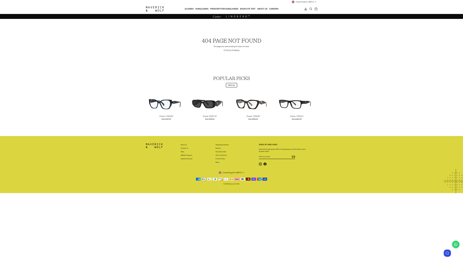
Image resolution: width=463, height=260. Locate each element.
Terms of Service (221, 155)
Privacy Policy (220, 158)
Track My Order (220, 152)
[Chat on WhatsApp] (455, 244)
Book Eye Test (247, 9)
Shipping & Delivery (222, 145)
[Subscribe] (293, 156)
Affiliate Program (186, 155)
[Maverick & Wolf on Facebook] (265, 164)
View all (231, 85)
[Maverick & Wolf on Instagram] (260, 164)
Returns (218, 148)
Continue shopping (231, 50)
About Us (262, 9)
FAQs (182, 152)
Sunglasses (201, 9)
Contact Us (184, 148)
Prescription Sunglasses (224, 9)
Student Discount (186, 158)
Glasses (189, 9)
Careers (273, 9)
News (217, 162)
